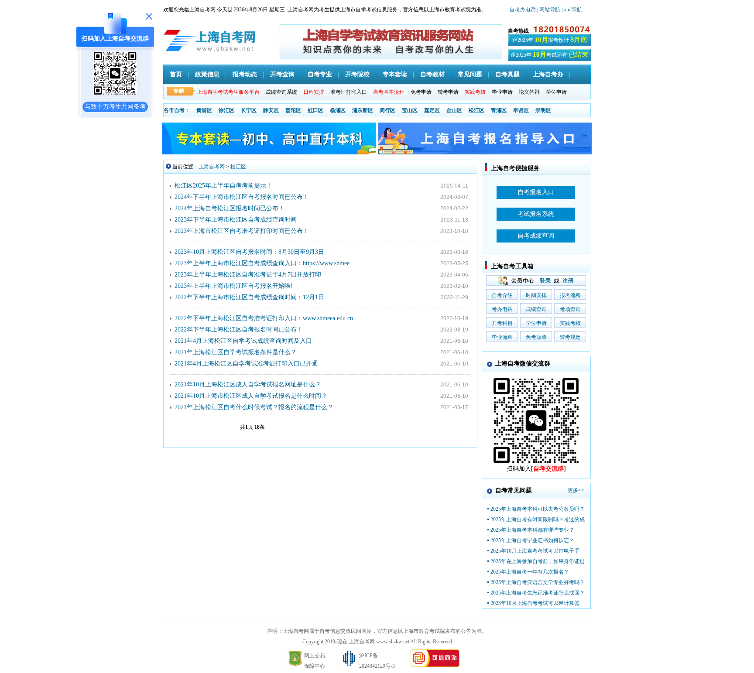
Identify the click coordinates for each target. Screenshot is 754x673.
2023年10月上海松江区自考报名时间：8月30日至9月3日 (249, 252)
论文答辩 (529, 92)
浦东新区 (362, 110)
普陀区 (293, 110)
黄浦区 (204, 110)
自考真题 (507, 74)
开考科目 (502, 323)
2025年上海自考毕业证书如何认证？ (532, 540)
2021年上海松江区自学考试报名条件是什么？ (236, 352)
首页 (176, 74)
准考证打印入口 (348, 92)
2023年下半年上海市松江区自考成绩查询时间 (236, 219)
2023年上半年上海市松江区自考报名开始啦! (234, 286)
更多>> (576, 490)
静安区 (271, 110)
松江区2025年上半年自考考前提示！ (223, 185)
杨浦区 (338, 110)
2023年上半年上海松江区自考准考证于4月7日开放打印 (248, 274)
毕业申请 (502, 92)
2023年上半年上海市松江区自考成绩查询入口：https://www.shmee (262, 263)
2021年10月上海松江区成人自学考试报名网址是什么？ (248, 384)
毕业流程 (502, 337)
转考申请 (448, 92)
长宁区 (249, 110)
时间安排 (536, 295)
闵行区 (387, 110)
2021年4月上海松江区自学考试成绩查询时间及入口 (243, 341)
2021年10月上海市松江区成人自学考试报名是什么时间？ (251, 396)
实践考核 (570, 323)
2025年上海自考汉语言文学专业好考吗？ (537, 582)
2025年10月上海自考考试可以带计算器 (534, 603)
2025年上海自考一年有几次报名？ (529, 572)
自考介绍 (502, 295)
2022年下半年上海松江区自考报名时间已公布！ (239, 329)
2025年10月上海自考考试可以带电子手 (534, 551)
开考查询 (282, 74)
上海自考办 (548, 74)
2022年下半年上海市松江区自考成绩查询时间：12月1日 (249, 297)
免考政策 (536, 337)
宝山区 (410, 110)
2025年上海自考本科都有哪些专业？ (532, 530)
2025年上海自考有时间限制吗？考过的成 (537, 519)
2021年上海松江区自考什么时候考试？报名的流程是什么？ (254, 407)
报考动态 (245, 74)
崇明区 (543, 110)
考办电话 (502, 309)
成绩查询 (536, 309)
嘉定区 (432, 110)
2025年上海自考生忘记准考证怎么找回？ (537, 593)
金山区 (454, 110)
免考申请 (421, 92)
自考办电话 (523, 10)
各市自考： (177, 110)
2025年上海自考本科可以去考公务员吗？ (537, 509)
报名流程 (570, 295)
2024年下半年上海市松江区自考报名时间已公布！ (242, 197)
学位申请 (556, 92)
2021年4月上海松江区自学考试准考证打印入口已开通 (246, 363)
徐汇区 (226, 110)
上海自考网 (212, 167)
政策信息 (207, 74)
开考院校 (357, 74)
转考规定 (570, 337)
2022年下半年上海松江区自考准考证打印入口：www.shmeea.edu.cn (264, 318)
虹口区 (315, 110)
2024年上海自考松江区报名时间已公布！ (229, 208)
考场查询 (570, 309)
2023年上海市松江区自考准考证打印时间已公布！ (242, 231)
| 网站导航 (549, 10)
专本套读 (395, 74)
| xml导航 (572, 10)
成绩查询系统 (281, 92)
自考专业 (320, 74)
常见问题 (470, 74)
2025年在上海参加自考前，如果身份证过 (537, 561)
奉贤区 (521, 110)
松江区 (476, 110)
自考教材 (432, 74)
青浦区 (499, 110)
